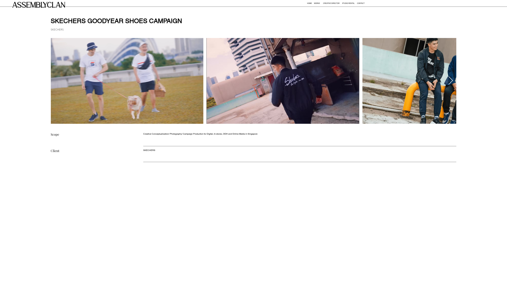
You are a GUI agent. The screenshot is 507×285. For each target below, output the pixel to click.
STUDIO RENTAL (348, 3)
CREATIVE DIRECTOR (331, 3)
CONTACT (361, 3)
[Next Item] (450, 80)
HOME (309, 3)
